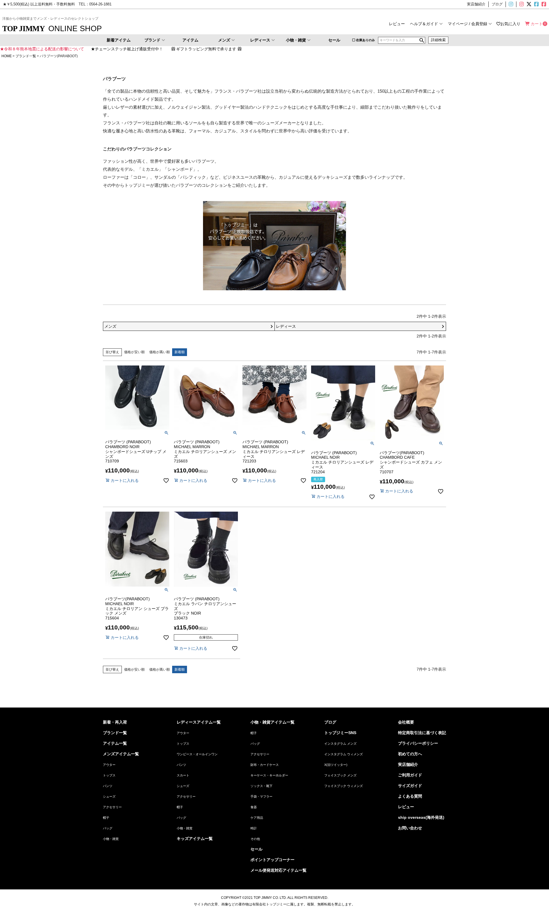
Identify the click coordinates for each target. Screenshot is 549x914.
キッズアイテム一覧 (195, 838)
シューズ (109, 796)
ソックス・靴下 (261, 786)
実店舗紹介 (408, 764)
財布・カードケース (264, 764)
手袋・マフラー (261, 796)
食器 (253, 807)
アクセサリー (112, 807)
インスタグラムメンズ (513, 4)
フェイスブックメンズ (536, 4)
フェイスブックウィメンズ (546, 4)
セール (334, 40)
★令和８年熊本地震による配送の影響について (42, 49)
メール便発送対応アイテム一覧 (278, 870)
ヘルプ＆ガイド (424, 23)
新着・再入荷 (115, 722)
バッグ (107, 828)
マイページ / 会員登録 (467, 23)
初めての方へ (410, 754)
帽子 (106, 817)
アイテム (190, 40)
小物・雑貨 (296, 40)
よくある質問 (410, 796)
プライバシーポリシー (418, 743)
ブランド (152, 40)
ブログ (330, 722)
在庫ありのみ (365, 40)
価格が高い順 (159, 352)
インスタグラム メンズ (340, 743)
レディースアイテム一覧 (199, 722)
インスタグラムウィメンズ (521, 4)
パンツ (107, 786)
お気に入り (510, 23)
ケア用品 (256, 817)
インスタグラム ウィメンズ (343, 754)
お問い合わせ (410, 828)
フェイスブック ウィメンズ (343, 786)
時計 (253, 828)
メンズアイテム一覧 (121, 754)
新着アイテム (119, 40)
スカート (183, 775)
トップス (109, 775)
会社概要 (406, 722)
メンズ (224, 40)
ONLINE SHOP (52, 28)
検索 (422, 40)
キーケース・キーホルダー (269, 775)
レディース (260, 40)
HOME (6, 56)
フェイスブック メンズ (340, 775)
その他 (255, 839)
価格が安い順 (134, 352)
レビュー (397, 23)
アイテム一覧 (115, 743)
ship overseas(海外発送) (421, 817)
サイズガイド (410, 785)
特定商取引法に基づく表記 (422, 732)
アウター (109, 764)
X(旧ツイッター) (528, 4)
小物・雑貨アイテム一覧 (272, 722)
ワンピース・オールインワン (197, 754)
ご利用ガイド (410, 775)
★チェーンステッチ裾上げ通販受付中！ (127, 49)
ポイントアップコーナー (272, 859)
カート (537, 23)
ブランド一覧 (25, 56)
